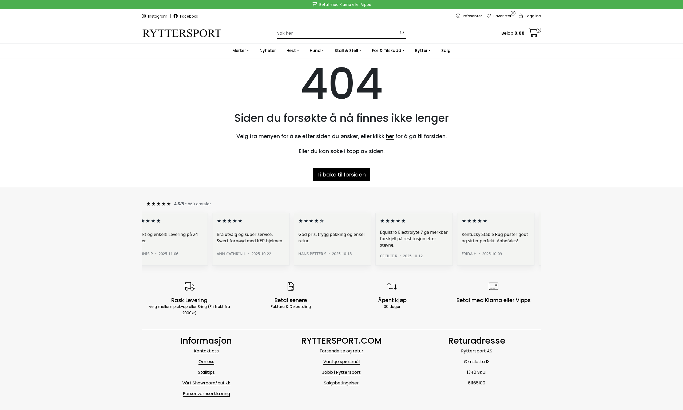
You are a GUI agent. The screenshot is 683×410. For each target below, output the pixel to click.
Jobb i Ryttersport (341, 372)
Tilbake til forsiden (341, 174)
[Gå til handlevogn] (533, 34)
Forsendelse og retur (341, 351)
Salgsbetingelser (341, 383)
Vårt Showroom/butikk (206, 383)
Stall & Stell (346, 50)
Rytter (421, 50)
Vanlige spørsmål (341, 362)
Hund (315, 50)
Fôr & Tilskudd (386, 50)
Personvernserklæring (206, 394)
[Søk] (402, 33)
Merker (239, 50)
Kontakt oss (206, 351)
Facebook (188, 16)
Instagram (157, 16)
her (390, 136)
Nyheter (268, 50)
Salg (446, 50)
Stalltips (206, 372)
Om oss (206, 362)
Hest (291, 50)
